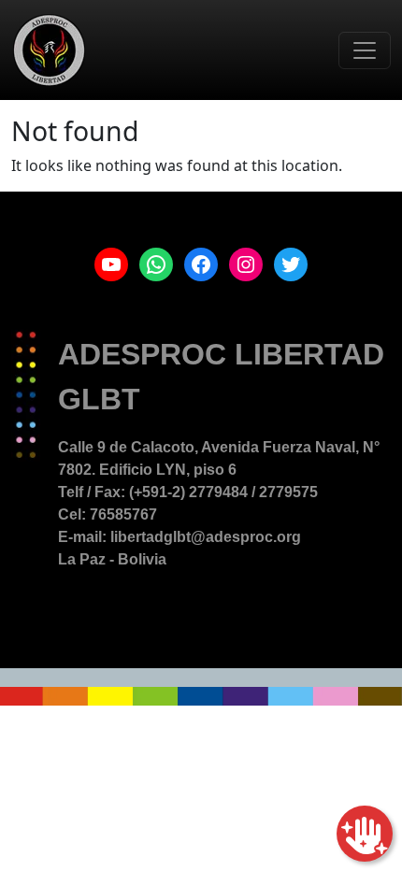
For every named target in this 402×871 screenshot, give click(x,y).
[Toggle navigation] (364, 50)
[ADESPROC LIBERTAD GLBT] (49, 50)
